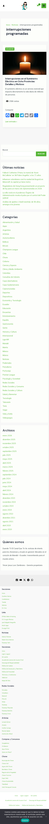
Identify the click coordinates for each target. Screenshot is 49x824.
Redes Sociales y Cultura (12, 390)
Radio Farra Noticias (8, 640)
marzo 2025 (8, 467)
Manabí (6, 343)
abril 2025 (7, 463)
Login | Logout (6, 654)
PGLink (4, 699)
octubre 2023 (8, 506)
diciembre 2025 (9, 439)
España (6, 320)
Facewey (4, 705)
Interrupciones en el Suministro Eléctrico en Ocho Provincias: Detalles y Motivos (21, 81)
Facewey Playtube (7, 708)
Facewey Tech (6, 643)
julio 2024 (6, 478)
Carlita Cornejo (6, 728)
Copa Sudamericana (11, 285)
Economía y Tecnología (12, 300)
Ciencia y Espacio (9, 265)
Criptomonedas (9, 289)
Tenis (5, 406)
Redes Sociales (9, 383)
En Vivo (4, 608)
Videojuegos (7, 418)
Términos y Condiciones (9, 675)
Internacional (8, 336)
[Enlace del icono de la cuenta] (4, 6)
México (5, 351)
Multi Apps (5, 625)
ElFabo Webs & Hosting (9, 616)
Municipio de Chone (8, 760)
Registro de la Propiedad (9, 772)
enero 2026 (7, 435)
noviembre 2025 (9, 443)
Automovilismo (9, 238)
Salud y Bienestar (10, 394)
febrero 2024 (8, 494)
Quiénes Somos (6, 596)
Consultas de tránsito (11, 277)
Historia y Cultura (10, 332)
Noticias (15, 25)
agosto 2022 (8, 514)
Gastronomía (8, 324)
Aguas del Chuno (7, 766)
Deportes (6, 292)
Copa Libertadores (10, 281)
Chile (4, 253)
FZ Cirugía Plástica (7, 619)
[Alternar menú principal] (43, 5)
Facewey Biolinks (7, 711)
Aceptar (25, 820)
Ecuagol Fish (6, 628)
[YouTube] (20, 580)
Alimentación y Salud (11, 222)
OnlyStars (5, 693)
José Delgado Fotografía (9, 622)
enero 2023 (7, 510)
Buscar (5, 150)
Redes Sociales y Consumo (13, 386)
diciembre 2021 (9, 518)
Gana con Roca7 (7, 752)
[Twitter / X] (24, 580)
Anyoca (4, 725)
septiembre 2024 (9, 474)
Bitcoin (5, 246)
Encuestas (7, 312)
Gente (5, 328)
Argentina (7, 230)
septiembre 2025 (9, 451)
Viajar (5, 410)
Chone (5, 257)
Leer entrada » (11, 121)
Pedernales (7, 363)
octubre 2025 (8, 447)
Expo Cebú (5, 778)
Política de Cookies (7, 666)
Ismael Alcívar (6, 722)
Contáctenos (5, 599)
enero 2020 (7, 529)
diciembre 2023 (9, 498)
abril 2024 (7, 490)
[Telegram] (28, 580)
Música (5, 355)
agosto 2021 (8, 521)
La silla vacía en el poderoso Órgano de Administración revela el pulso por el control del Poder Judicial (24, 195)
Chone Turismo (6, 775)
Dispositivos (7, 296)
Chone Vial (5, 763)
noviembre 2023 (9, 502)
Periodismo (7, 367)
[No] (46, 816)
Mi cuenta (5, 657)
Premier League (9, 375)
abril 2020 (7, 525)
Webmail (4, 677)
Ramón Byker (6, 731)
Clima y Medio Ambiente (12, 269)
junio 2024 (7, 482)
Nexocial (4, 696)
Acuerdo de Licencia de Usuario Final (12, 660)
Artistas (6, 234)
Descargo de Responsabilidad (10, 663)
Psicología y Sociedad (11, 379)
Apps (5, 226)
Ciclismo (6, 261)
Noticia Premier (6, 637)
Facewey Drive (6, 714)
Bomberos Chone (7, 769)
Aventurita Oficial (7, 734)
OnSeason (5, 746)
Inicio (8, 25)
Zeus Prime (5, 749)
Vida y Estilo (7, 414)
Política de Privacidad (8, 672)
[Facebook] (17, 580)
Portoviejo (7, 371)
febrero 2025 (8, 471)
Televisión (6, 402)
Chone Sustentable (7, 781)
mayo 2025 (7, 459)
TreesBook (5, 784)
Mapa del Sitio (6, 680)
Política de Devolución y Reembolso (12, 669)
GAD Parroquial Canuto (9, 787)
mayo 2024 (7, 486)
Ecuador (9, 49)
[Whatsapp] (32, 580)
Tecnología (7, 398)
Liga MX (6, 339)
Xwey (3, 702)
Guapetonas (5, 743)
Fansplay (4, 690)
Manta (5, 347)
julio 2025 (6, 455)
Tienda (4, 602)
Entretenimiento (9, 316)
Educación (7, 308)
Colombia (6, 273)
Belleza (5, 242)
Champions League (10, 249)
